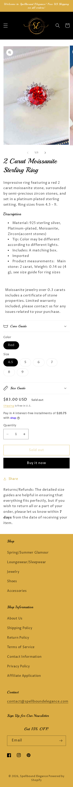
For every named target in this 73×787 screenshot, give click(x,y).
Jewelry (13, 572)
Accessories (17, 591)
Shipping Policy (19, 628)
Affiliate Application (24, 676)
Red (13, 346)
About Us (15, 618)
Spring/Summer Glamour (28, 553)
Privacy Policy (18, 666)
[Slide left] (28, 153)
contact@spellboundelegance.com (37, 701)
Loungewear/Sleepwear (26, 562)
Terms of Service (21, 647)
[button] (5, 25)
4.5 (13, 363)
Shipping (8, 405)
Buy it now (36, 463)
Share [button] (13, 479)
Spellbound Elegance (34, 776)
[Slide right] (45, 153)
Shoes (12, 581)
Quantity (9, 425)
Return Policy (18, 638)
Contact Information (24, 657)
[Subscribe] (61, 741)
